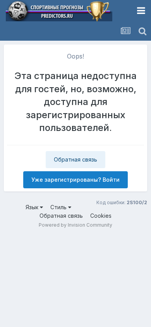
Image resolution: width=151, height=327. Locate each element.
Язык (33, 207)
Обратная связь (75, 159)
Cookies (101, 215)
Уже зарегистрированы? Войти (75, 179)
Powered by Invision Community (75, 225)
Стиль (59, 207)
